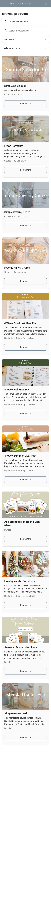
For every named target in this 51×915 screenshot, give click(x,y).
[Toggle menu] (46, 3)
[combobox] (25, 21)
